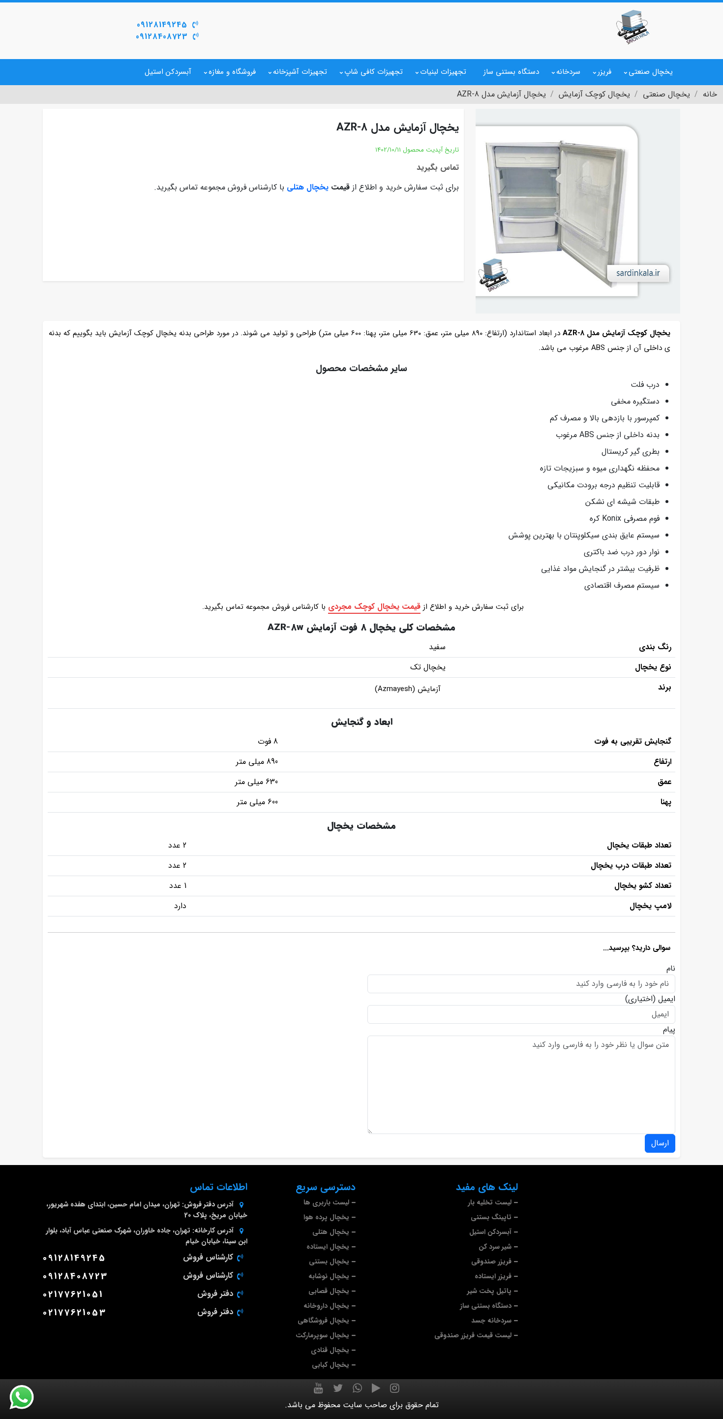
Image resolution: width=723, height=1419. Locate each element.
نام (670, 969)
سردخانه (568, 72)
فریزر (604, 72)
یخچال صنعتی (651, 72)
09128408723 (162, 37)
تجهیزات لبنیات (443, 72)
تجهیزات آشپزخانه (300, 72)
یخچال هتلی (308, 187)
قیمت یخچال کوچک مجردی (374, 606)
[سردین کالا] (632, 27)
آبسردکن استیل (168, 72)
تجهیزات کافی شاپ (373, 72)
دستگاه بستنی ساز (511, 72)
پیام (669, 1030)
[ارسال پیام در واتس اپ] (27, 1397)
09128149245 (162, 25)
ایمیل (666, 999)
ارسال (660, 1143)
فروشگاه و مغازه (232, 72)
